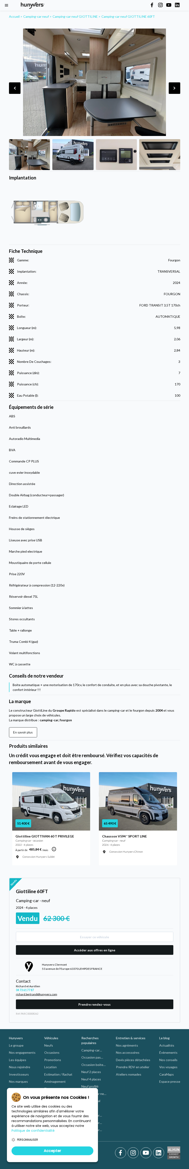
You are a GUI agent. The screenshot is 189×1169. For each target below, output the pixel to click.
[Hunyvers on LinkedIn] (177, 5)
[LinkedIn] (158, 1152)
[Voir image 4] (159, 154)
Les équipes (17, 1060)
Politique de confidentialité (33, 1130)
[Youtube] (146, 1152)
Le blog (164, 1038)
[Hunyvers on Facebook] (152, 5)
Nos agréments (127, 1045)
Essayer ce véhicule (94, 937)
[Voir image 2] (72, 154)
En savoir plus (23, 732)
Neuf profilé (89, 1086)
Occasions (51, 1052)
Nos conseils (168, 1060)
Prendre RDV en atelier (132, 1067)
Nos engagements (22, 1052)
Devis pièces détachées (133, 1060)
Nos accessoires (127, 1052)
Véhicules (51, 1038)
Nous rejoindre (19, 1067)
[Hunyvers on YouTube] (169, 5)
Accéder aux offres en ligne (94, 950)
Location (50, 1067)
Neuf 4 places (91, 1079)
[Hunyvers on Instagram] (160, 5)
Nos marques (18, 1081)
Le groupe (16, 1045)
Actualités (166, 1045)
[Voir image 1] (29, 154)
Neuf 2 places (91, 1072)
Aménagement (55, 1081)
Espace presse (169, 1081)
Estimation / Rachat (58, 1074)
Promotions (52, 1060)
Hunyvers (16, 1038)
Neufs (48, 1045)
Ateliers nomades (128, 1074)
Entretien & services (130, 1038)
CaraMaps (166, 1074)
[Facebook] (121, 1152)
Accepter (52, 1150)
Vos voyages (168, 1067)
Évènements (168, 1052)
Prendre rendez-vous (94, 1004)
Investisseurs (19, 1074)
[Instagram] (134, 1152)
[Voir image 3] (116, 154)
